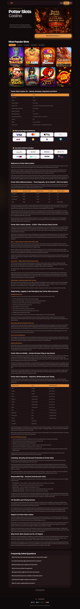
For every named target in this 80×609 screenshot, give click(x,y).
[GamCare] (33, 602)
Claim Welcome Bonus (52, 35)
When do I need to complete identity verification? (23, 583)
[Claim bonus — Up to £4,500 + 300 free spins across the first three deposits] (53, 20)
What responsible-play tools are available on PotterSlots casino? (27, 575)
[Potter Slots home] (12, 3)
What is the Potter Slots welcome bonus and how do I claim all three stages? (29, 557)
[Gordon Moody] (47, 602)
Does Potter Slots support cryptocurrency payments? (24, 579)
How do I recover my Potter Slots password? (22, 568)
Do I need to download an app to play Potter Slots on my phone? (26, 561)
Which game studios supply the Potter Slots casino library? (25, 572)
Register (66, 3)
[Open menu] (71, 3)
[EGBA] (42, 602)
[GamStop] (37, 602)
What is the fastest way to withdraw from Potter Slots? (24, 564)
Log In (61, 3)
